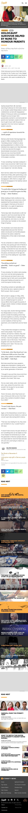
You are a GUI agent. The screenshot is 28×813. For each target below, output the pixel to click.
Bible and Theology (6, 793)
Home (2, 782)
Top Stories (4, 784)
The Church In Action (20, 784)
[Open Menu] (26, 3)
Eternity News (9, 778)
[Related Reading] (3, 61)
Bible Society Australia (20, 793)
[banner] (4, 3)
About (3, 804)
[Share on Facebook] (3, 57)
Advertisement (22, 102)
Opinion (17, 790)
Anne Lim (8, 66)
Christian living (18, 787)
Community (4, 810)
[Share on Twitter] (7, 57)
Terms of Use (18, 807)
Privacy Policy (18, 804)
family (11, 30)
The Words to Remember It (9, 453)
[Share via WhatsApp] (12, 57)
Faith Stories (4, 790)
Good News (4, 30)
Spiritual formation (19, 782)
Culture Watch (4, 787)
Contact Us (4, 807)
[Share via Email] (16, 57)
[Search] (22, 3)
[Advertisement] (14, 93)
